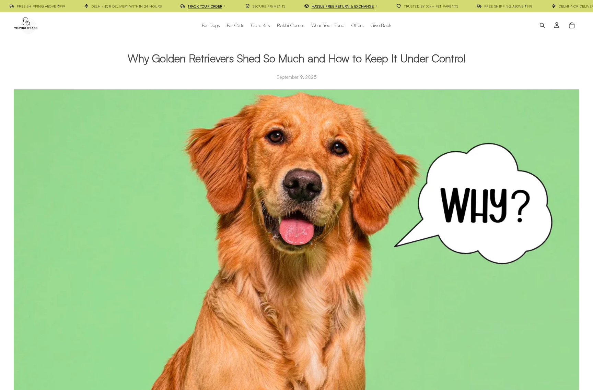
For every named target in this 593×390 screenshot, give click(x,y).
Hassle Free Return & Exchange (343, 6)
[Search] (542, 25)
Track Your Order (205, 6)
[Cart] (571, 25)
